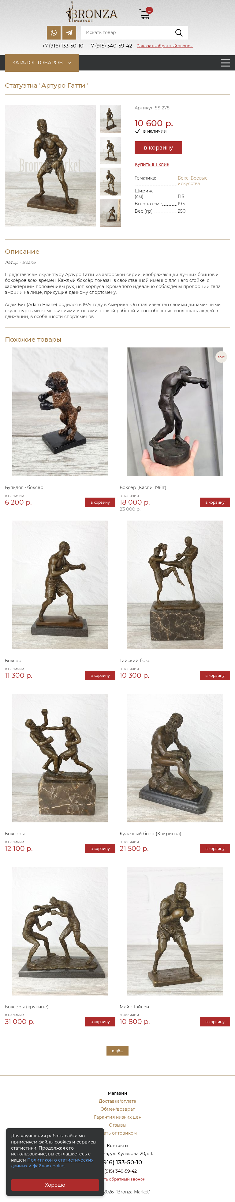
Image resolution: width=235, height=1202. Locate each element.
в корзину (158, 147)
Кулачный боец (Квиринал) (150, 833)
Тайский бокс (135, 660)
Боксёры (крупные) (27, 1007)
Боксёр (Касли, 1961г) (143, 487)
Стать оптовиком (118, 1133)
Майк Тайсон (134, 1007)
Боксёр (13, 660)
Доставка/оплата (117, 1101)
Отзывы (117, 1125)
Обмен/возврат (117, 1109)
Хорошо (55, 1185)
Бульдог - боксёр (24, 487)
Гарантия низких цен (117, 1117)
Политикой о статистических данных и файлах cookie (52, 1163)
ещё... (117, 1050)
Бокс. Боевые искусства (193, 180)
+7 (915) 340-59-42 (117, 1171)
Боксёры (15, 833)
